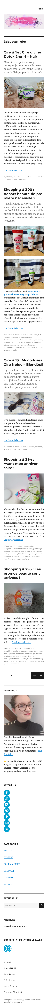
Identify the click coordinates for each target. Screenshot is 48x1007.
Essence (7, 342)
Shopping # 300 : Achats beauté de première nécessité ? (24, 194)
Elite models (18, 340)
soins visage (39, 661)
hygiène (7, 551)
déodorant (8, 340)
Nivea (29, 659)
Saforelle (39, 554)
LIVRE (19, 659)
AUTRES (8, 884)
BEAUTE (8, 850)
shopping (19, 347)
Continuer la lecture (13, 170)
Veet (5, 559)
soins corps (29, 661)
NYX (20, 554)
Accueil (7, 962)
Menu (40, 9)
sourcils (21, 556)
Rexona (31, 345)
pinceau (24, 345)
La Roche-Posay (17, 551)
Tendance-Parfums (32, 556)
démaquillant (9, 654)
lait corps (28, 551)
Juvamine (15, 656)
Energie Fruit (29, 340)
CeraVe (27, 546)
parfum (32, 554)
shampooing (9, 347)
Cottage (29, 651)
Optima (25, 554)
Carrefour (26, 648)
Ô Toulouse (9, 980)
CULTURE (8, 857)
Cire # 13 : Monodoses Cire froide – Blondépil (23, 362)
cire (23, 177)
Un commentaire (13, 664)
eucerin (29, 549)
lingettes (23, 656)
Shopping (18, 546)
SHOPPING (9, 877)
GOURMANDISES (12, 864)
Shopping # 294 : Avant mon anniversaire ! (21, 463)
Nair (35, 177)
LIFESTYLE (9, 871)
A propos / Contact (13, 992)
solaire (26, 347)
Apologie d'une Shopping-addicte (17, 1000)
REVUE (41, 177)
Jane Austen (10, 974)
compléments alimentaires (15, 337)
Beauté (17, 177)
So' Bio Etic (8, 661)
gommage (37, 549)
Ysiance (32, 347)
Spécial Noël (10, 968)
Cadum (34, 335)
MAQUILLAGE (38, 551)
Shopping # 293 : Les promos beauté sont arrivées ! (22, 573)
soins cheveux (18, 661)
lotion (6, 345)
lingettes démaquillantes (31, 342)
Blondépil (27, 335)
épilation (29, 177)
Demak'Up (30, 337)
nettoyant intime (10, 554)
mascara (12, 345)
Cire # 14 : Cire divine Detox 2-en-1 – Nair (22, 54)
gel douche (15, 342)
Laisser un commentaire (15, 179)
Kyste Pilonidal (11, 986)
